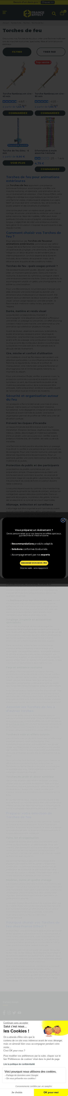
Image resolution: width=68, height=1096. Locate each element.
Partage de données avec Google (22, 1075)
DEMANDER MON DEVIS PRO (34, 563)
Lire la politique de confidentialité (19, 1064)
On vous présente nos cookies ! (21, 1078)
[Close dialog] (63, 520)
